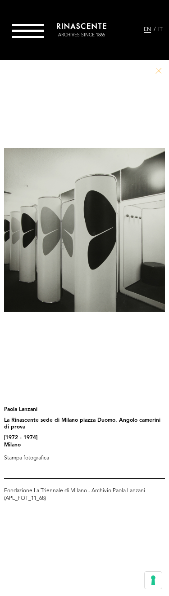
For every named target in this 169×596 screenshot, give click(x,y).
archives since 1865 (81, 35)
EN (147, 29)
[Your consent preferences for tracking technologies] (153, 580)
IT (160, 29)
